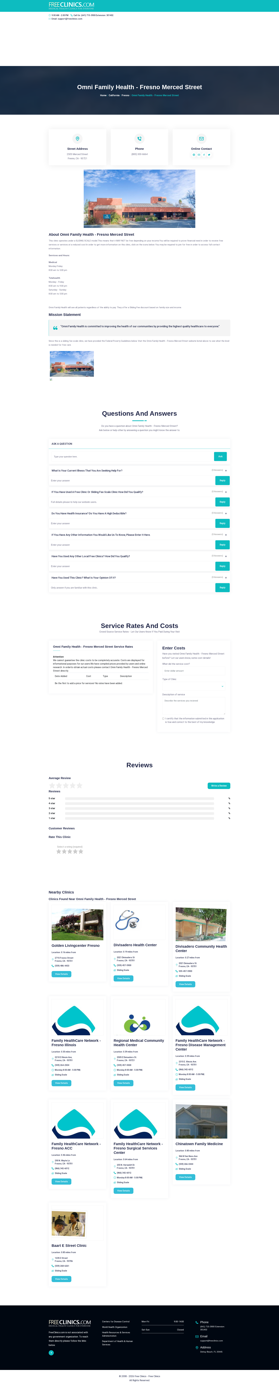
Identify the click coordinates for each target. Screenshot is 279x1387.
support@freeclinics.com (70, 19)
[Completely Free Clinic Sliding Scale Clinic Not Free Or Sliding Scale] (193, 686)
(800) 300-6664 (139, 154)
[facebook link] (51, 1352)
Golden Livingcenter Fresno (76, 945)
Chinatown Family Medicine (199, 1144)
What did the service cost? (176, 664)
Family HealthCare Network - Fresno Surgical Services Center (138, 1148)
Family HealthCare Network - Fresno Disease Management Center (201, 1044)
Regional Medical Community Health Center (139, 1042)
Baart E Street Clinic (69, 1245)
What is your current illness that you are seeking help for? (87, 470)
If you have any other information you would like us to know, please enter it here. (101, 534)
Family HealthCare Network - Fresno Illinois (76, 1042)
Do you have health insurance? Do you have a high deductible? (89, 513)
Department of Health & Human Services (117, 1343)
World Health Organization (114, 1327)
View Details (61, 974)
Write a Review (219, 785)
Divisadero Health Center (135, 945)
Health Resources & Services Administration (116, 1334)
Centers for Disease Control (115, 1321)
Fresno (125, 95)
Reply (222, 480)
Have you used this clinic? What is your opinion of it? (84, 577)
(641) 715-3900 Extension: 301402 (97, 15)
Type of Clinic (169, 679)
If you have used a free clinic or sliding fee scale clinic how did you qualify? (97, 492)
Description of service (173, 694)
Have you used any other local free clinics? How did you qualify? (91, 556)
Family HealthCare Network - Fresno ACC (76, 1146)
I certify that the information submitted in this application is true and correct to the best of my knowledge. (194, 720)
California (114, 95)
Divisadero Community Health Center (201, 948)
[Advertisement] (139, 44)
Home (103, 95)
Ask (220, 456)
